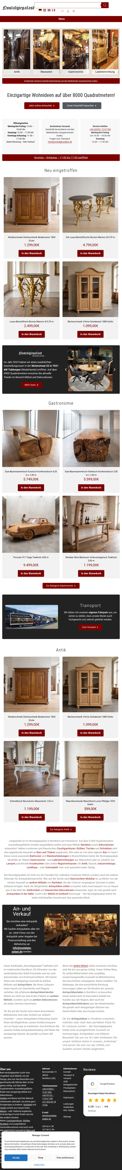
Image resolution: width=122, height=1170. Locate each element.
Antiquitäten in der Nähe (20, 893)
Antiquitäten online (59, 886)
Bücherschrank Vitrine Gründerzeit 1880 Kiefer (90, 321)
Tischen (90, 848)
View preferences (65, 1157)
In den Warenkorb (32, 253)
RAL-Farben (68, 1110)
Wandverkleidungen (58, 855)
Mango (3, 1111)
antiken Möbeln (38, 882)
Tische (3, 1108)
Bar (105, 852)
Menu (62, 18)
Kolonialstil (52, 867)
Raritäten (86, 844)
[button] (66, 369)
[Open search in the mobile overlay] (71, 5)
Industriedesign (106, 863)
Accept (15, 1157)
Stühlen (80, 848)
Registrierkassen (67, 863)
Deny (40, 1157)
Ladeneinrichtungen (63, 859)
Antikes (3, 1098)
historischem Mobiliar (82, 878)
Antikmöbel (33, 890)
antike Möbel (80, 965)
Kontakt (67, 1072)
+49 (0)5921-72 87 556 (100, 129)
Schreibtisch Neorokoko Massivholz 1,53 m (31, 801)
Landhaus (32, 867)
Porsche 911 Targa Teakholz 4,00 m (31, 557)
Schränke (27, 1104)
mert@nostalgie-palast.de (60, 142)
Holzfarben (68, 1107)
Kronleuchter (36, 863)
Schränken (106, 848)
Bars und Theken (45, 852)
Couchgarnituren (66, 848)
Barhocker (35, 855)
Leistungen (68, 1104)
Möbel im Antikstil (58, 893)
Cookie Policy (39, 1165)
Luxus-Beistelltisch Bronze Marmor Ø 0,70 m (32, 321)
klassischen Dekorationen (59, 890)
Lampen (10, 863)
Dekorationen (106, 844)
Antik (84, 863)
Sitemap (67, 1116)
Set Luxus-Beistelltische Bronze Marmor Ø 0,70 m (90, 237)
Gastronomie (37, 859)
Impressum (68, 1097)
